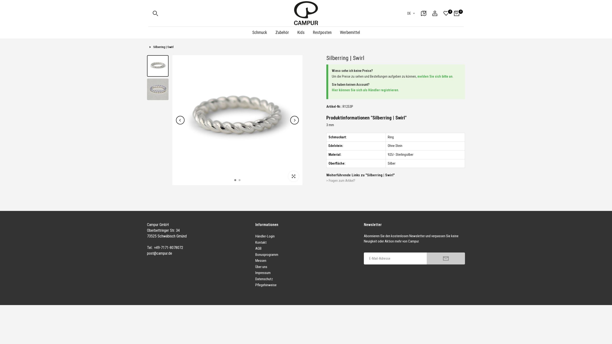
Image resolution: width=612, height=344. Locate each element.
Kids (301, 32)
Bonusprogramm (266, 255)
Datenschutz (264, 279)
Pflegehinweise (266, 285)
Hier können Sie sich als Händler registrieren (365, 90)
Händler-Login (265, 236)
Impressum (263, 273)
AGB (258, 248)
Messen (260, 260)
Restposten (322, 32)
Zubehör (282, 32)
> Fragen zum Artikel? (340, 181)
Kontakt (261, 242)
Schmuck (259, 32)
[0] (446, 13)
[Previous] (180, 120)
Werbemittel (350, 32)
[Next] (294, 120)
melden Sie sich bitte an (435, 76)
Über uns (261, 267)
